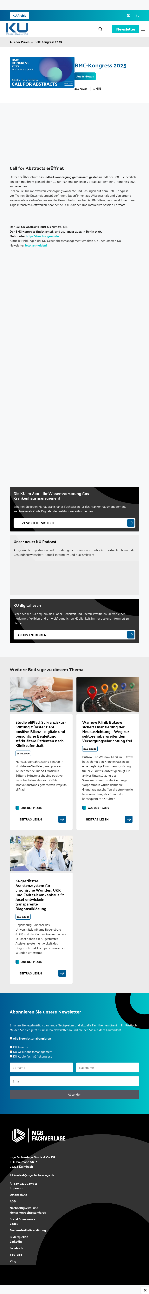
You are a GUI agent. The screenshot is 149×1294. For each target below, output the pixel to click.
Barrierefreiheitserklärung (28, 1230)
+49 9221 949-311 (25, 1183)
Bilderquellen (19, 1237)
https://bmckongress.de (42, 236)
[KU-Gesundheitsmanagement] (17, 29)
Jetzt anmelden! (36, 245)
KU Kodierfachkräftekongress (32, 1056)
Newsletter (125, 29)
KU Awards (20, 1047)
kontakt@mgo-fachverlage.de (34, 1175)
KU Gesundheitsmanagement (32, 1051)
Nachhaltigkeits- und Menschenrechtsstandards (28, 1210)
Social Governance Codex (22, 1221)
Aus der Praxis (19, 42)
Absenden (74, 1094)
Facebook (16, 1248)
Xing (13, 1261)
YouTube (16, 1254)
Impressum (17, 1188)
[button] (100, 29)
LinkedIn (16, 1241)
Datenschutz (18, 1194)
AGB (13, 1201)
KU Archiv (19, 15)
